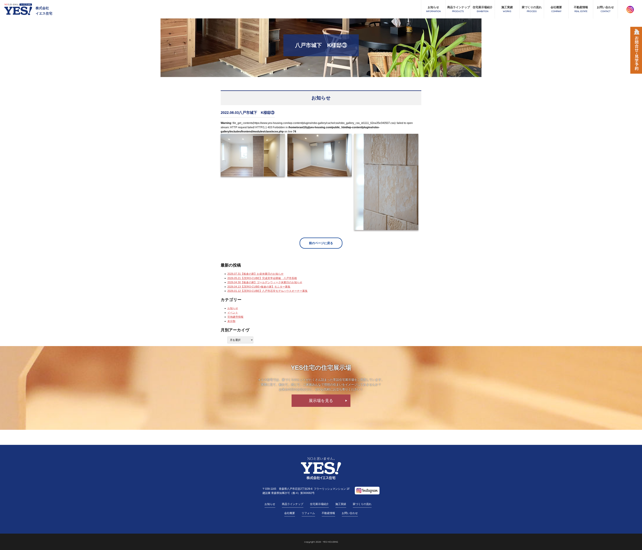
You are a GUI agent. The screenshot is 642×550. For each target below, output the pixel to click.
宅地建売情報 (235, 316)
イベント (232, 312)
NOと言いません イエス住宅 (18, 9)
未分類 (231, 321)
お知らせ (433, 9)
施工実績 (507, 9)
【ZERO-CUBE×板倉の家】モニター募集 (258, 286)
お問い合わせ (605, 9)
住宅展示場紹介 (483, 9)
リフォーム (308, 513)
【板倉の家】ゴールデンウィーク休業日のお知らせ (264, 282)
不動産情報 (581, 9)
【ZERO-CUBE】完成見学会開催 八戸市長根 (262, 278)
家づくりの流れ (532, 9)
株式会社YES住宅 (321, 468)
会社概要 (556, 9)
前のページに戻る (321, 243)
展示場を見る (321, 400)
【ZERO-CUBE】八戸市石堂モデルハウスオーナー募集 (267, 290)
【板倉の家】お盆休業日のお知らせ (255, 273)
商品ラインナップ (458, 9)
